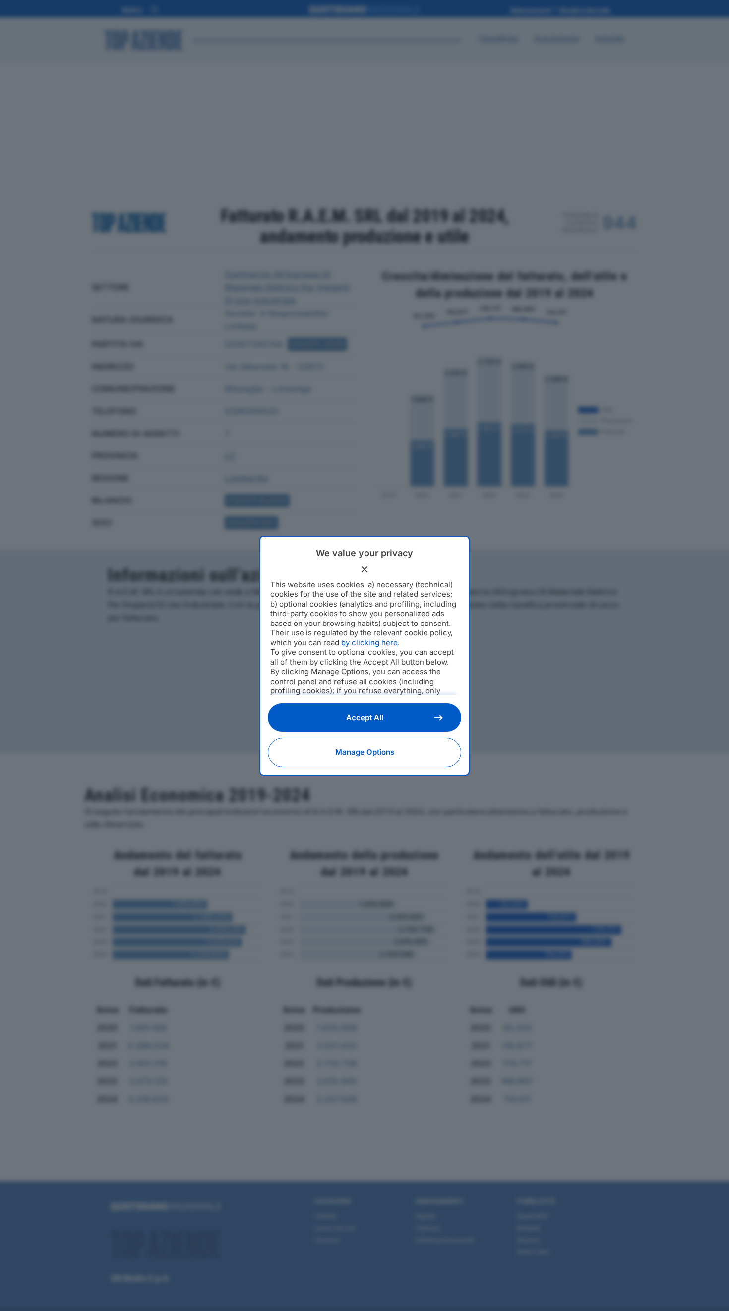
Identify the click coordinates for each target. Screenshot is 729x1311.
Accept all (364, 717)
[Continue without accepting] (364, 569)
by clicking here (369, 642)
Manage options (364, 752)
